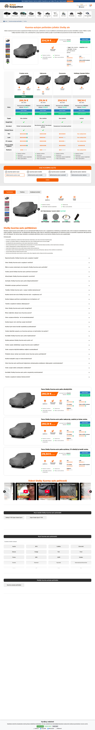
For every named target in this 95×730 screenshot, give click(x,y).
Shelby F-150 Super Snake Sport (14, 517)
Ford (81, 551)
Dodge (36, 551)
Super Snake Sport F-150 (36, 517)
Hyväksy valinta (48, 726)
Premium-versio (23, 73)
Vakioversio (43, 73)
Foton (14, 557)
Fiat (59, 551)
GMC (36, 557)
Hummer (36, 562)
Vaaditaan (37, 728)
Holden (81, 557)
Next (37, 51)
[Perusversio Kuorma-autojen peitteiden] (62, 80)
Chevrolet (81, 546)
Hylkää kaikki (55, 726)
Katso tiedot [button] (85, 39)
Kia (81, 568)
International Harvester (81, 562)
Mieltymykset (51, 728)
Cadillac (59, 546)
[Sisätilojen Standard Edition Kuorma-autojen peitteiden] (82, 80)
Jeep (58, 568)
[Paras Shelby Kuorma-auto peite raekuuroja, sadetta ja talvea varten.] (22, 430)
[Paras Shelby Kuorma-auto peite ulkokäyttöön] (22, 400)
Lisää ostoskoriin (85, 42)
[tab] (9, 192)
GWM (58, 557)
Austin (14, 546)
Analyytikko (43, 728)
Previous (4, 491)
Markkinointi (59, 728)
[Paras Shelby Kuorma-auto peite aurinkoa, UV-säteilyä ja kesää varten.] (22, 460)
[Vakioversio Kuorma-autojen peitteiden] (43, 80)
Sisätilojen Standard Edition (82, 73)
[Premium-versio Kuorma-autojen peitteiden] (24, 80)
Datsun (14, 551)
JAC (36, 568)
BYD (36, 546)
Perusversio (62, 73)
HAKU (47, 180)
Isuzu (14, 568)
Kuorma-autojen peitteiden (15, 21)
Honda (14, 562)
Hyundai (59, 562)
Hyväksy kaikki (40, 726)
